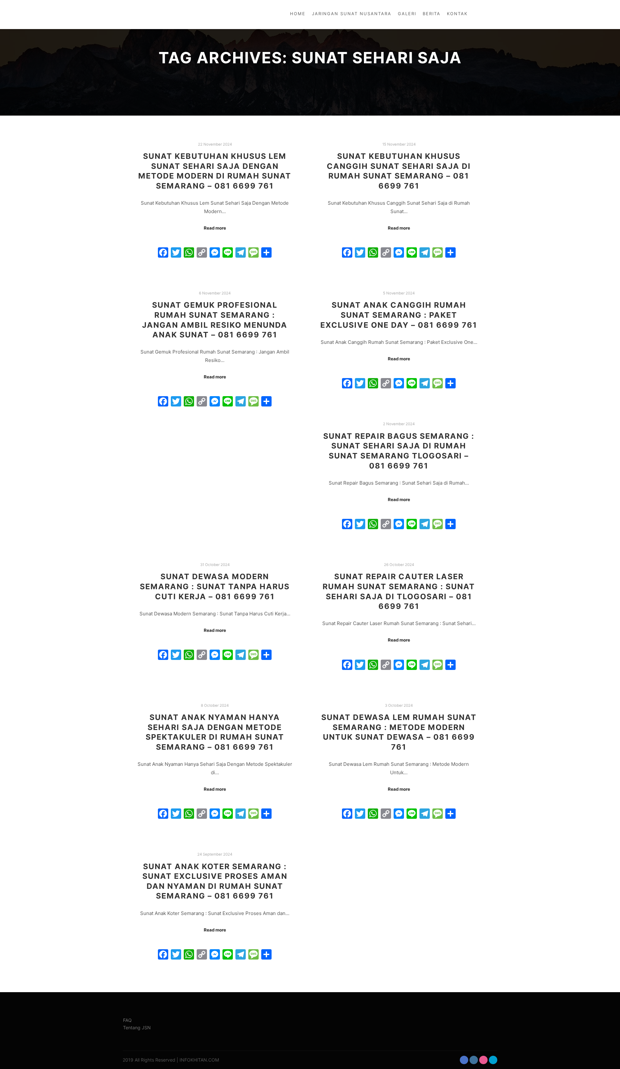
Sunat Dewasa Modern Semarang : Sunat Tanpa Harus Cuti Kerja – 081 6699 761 (215, 586)
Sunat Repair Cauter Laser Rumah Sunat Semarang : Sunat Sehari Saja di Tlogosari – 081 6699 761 (399, 591)
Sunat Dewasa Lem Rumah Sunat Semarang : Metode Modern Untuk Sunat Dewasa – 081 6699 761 (399, 732)
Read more (215, 228)
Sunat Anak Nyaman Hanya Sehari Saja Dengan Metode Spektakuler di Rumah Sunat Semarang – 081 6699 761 (215, 732)
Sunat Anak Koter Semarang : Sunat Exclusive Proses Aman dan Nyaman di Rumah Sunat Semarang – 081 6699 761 (214, 881)
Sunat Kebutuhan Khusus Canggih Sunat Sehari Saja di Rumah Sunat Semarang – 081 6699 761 (399, 170)
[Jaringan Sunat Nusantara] (144, 14)
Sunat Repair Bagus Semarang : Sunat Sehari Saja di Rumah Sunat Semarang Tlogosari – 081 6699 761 (398, 450)
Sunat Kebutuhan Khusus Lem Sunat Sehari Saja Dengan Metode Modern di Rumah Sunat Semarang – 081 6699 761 (214, 170)
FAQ (127, 1020)
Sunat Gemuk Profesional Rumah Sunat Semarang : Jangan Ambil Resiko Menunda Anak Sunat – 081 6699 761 (214, 319)
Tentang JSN (137, 1027)
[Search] (486, 14)
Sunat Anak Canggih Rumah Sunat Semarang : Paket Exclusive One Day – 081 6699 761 (398, 314)
